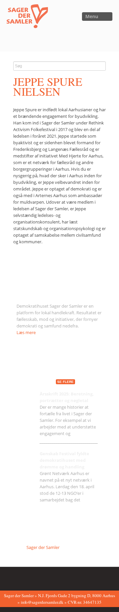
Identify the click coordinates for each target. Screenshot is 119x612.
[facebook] (19, 578)
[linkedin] (50, 578)
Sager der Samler (43, 547)
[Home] (24, 18)
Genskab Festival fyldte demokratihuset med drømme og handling (64, 460)
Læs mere (26, 332)
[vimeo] (39, 578)
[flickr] (29, 578)
